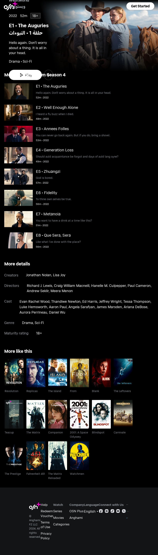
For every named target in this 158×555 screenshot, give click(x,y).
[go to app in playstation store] (127, 518)
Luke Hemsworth (33, 306)
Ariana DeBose (135, 306)
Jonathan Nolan (38, 274)
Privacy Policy (46, 535)
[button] (140, 6)
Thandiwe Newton (66, 301)
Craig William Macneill (71, 285)
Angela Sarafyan (81, 306)
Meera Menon (61, 290)
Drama (27, 322)
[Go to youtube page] (118, 512)
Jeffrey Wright (110, 301)
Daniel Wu (57, 312)
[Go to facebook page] (100, 512)
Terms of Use (45, 524)
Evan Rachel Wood (34, 301)
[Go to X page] (123, 512)
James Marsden (109, 306)
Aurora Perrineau (33, 312)
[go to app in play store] (127, 511)
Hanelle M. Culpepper (108, 285)
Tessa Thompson (136, 301)
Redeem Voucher (47, 513)
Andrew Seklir (38, 290)
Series (57, 511)
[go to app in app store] (127, 504)
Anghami (76, 517)
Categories (61, 524)
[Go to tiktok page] (112, 512)
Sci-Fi (39, 322)
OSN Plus (76, 511)
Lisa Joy (59, 274)
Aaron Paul (58, 306)
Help (44, 504)
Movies (58, 517)
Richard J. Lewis (39, 285)
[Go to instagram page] (106, 512)
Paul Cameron (139, 285)
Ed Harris (89, 301)
